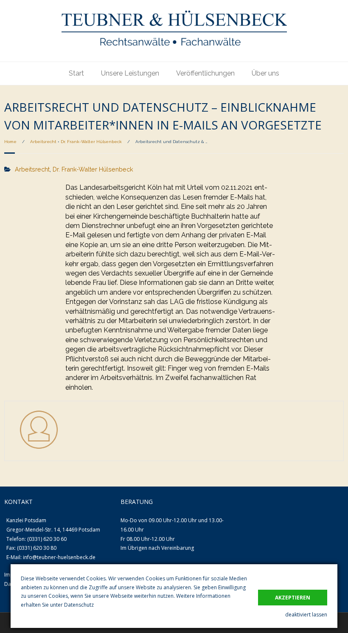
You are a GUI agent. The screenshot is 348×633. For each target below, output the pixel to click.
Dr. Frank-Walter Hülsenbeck (91, 141)
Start (76, 73)
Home (10, 141)
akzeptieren (292, 597)
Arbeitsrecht (43, 141)
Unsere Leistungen (130, 73)
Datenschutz (79, 604)
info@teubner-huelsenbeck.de (59, 557)
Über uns (265, 73)
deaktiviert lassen (306, 614)
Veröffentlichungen (205, 73)
